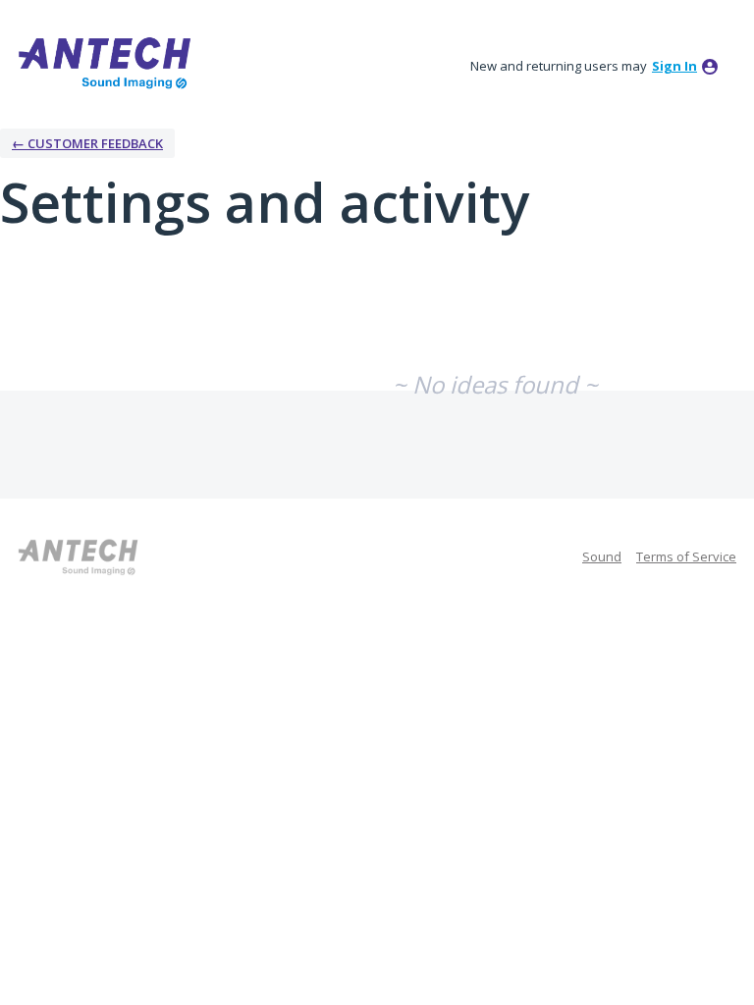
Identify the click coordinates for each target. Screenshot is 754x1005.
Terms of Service (686, 556)
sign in (674, 66)
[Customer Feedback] (106, 62)
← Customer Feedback (87, 143)
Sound (601, 556)
